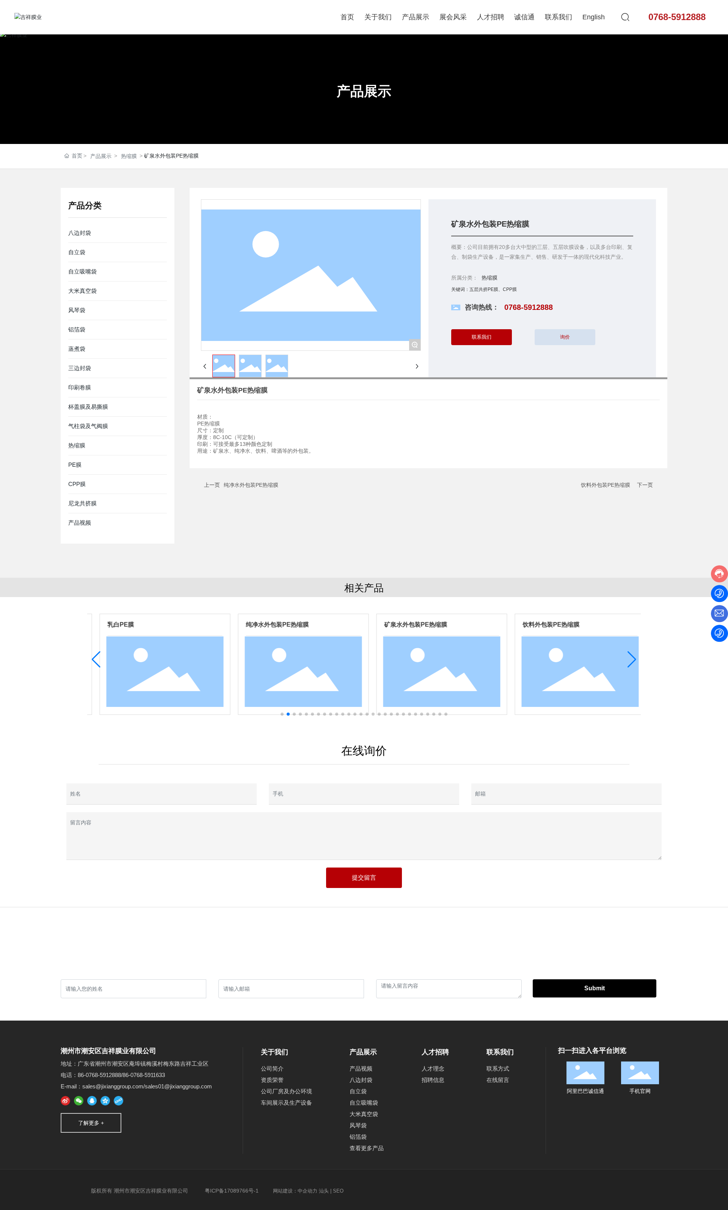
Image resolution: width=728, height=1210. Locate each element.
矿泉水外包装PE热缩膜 (407, 624)
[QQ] (92, 1100)
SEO (338, 1191)
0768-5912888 (677, 17)
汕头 (324, 1191)
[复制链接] (118, 1100)
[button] (282, 714)
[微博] (65, 1100)
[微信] (78, 1100)
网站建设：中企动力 (295, 1191)
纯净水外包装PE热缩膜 (251, 485)
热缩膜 (129, 156)
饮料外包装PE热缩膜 (605, 485)
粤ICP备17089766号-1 (232, 1191)
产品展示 (364, 91)
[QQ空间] (105, 1100)
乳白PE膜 (112, 624)
